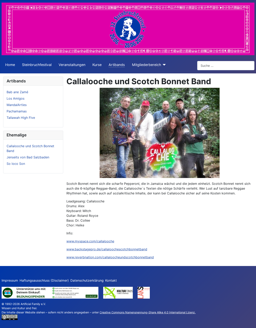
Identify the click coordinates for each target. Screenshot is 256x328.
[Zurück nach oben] (249, 320)
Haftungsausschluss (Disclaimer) (44, 280)
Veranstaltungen (72, 65)
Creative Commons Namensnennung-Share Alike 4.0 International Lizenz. (148, 312)
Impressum (10, 280)
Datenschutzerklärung (87, 280)
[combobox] (225, 65)
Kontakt (111, 280)
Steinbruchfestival (37, 65)
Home (10, 65)
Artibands (117, 65)
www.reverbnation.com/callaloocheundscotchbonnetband (110, 257)
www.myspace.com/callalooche (90, 241)
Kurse (97, 65)
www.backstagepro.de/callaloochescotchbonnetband (106, 249)
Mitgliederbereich (146, 65)
